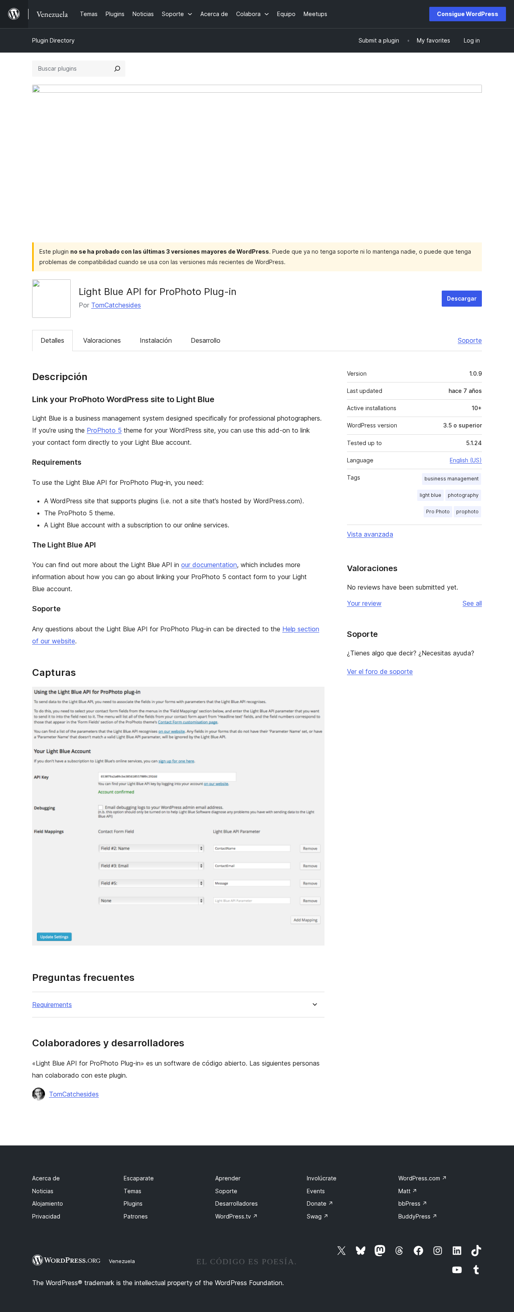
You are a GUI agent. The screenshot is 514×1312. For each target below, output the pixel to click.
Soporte (470, 340)
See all (472, 603)
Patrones (136, 1216)
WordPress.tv (236, 1216)
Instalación (156, 340)
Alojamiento (47, 1203)
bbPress (412, 1203)
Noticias (42, 1191)
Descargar (462, 298)
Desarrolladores (236, 1203)
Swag (317, 1216)
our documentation (209, 565)
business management (451, 479)
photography (463, 495)
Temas (132, 1191)
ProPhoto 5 (104, 430)
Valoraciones (102, 340)
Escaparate (139, 1178)
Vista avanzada (370, 534)
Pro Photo (438, 512)
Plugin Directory (53, 40)
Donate (320, 1203)
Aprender (228, 1178)
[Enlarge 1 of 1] (314, 698)
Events (316, 1191)
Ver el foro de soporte (380, 671)
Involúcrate (322, 1178)
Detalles (52, 340)
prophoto (467, 512)
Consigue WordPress (467, 13)
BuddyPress (417, 1216)
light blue (430, 495)
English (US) (466, 460)
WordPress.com (422, 1178)
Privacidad (46, 1216)
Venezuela (122, 1261)
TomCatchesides (116, 305)
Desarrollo (205, 340)
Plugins (133, 1203)
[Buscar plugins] (117, 69)
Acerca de (46, 1178)
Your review (364, 603)
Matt (407, 1191)
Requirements (52, 1005)
